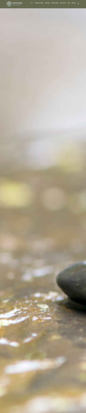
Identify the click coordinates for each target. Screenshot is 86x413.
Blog (69, 2)
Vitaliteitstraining (39, 2)
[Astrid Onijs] (14, 6)
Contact (74, 2)
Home (31, 2)
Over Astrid (63, 2)
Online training (54, 2)
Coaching (47, 2)
